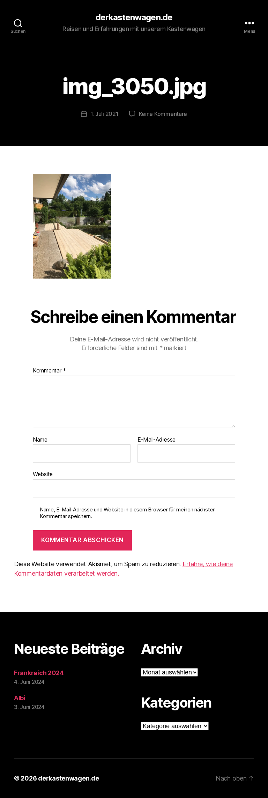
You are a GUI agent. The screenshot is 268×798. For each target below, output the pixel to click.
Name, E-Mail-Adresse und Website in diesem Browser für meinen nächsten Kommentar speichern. (128, 513)
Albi (19, 698)
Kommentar (49, 371)
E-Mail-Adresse (156, 440)
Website (43, 474)
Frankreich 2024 (39, 673)
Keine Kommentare (163, 113)
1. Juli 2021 (104, 113)
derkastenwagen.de (134, 17)
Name (40, 440)
